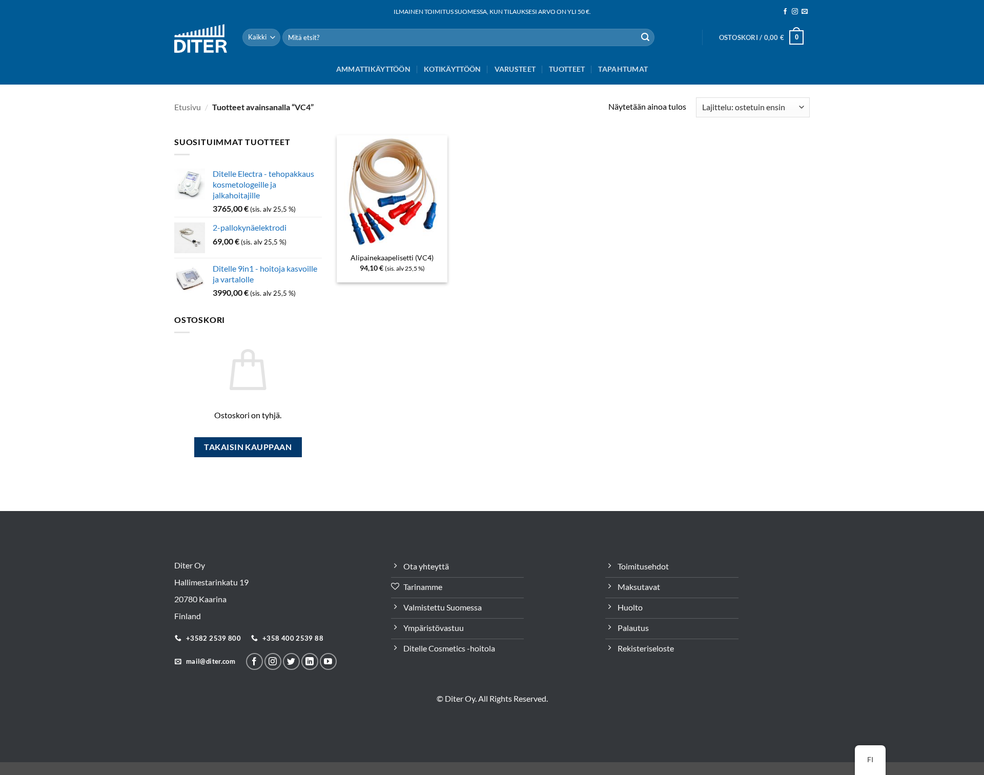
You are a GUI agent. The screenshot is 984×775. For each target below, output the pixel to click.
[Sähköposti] (805, 11)
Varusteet (515, 69)
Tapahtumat (623, 69)
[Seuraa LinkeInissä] (309, 661)
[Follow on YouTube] (328, 661)
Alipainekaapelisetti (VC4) (392, 257)
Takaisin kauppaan (248, 447)
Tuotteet (567, 69)
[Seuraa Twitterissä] (291, 661)
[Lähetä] (645, 37)
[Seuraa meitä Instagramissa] (795, 11)
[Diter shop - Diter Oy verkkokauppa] (200, 38)
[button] (761, 37)
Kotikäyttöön (452, 69)
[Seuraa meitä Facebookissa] (785, 11)
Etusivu (187, 107)
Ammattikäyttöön (373, 69)
